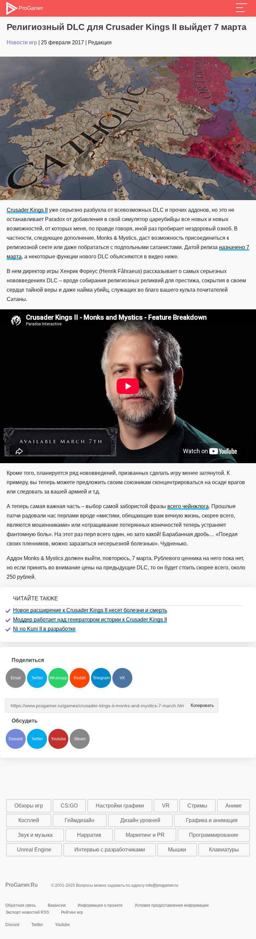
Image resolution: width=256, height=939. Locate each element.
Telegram (101, 678)
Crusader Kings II (27, 210)
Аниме (233, 805)
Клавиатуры (224, 849)
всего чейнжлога (188, 506)
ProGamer (31, 8)
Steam (80, 739)
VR (166, 805)
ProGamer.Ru (21, 885)
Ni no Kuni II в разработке (44, 629)
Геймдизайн (79, 820)
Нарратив (89, 835)
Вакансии (57, 905)
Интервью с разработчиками (109, 849)
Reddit (80, 678)
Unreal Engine (34, 849)
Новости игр (22, 42)
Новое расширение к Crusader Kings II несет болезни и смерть (90, 610)
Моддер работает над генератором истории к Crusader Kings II (90, 619)
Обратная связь (20, 905)
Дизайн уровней (140, 820)
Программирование (213, 835)
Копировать (200, 703)
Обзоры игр (28, 805)
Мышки (177, 849)
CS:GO (69, 805)
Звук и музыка (35, 835)
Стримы (197, 805)
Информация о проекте (100, 905)
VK (122, 678)
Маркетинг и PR (145, 835)
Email (16, 678)
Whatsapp (58, 678)
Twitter (37, 678)
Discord (16, 739)
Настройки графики (120, 805)
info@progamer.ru (162, 885)
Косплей (28, 820)
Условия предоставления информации (172, 905)
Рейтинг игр (72, 912)
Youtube (58, 739)
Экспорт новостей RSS (27, 912)
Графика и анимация (212, 820)
